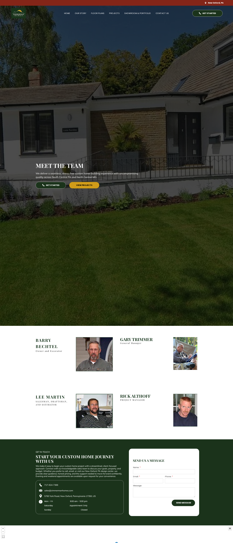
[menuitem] (67, 13)
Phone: (168, 476)
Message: (137, 485)
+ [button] (3, 528)
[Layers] (230, 528)
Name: (136, 467)
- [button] (3, 531)
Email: (135, 476)
